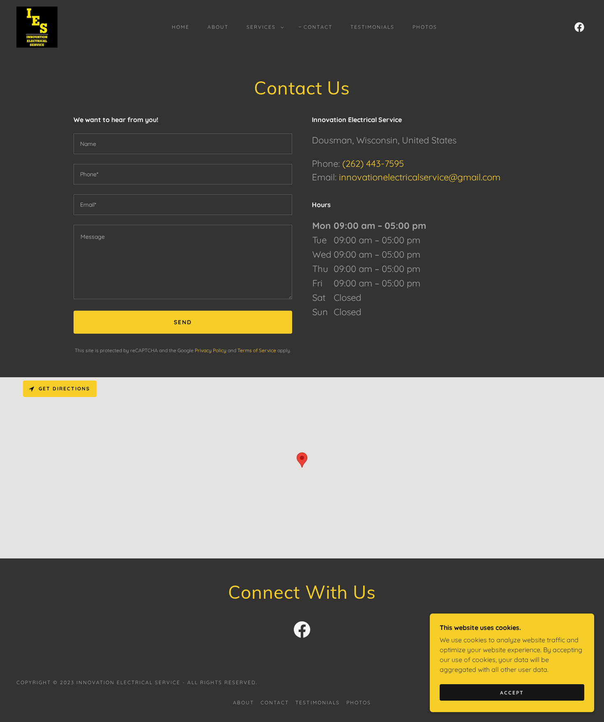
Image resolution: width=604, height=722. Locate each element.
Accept (512, 693)
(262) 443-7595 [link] (373, 163)
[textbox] (183, 144)
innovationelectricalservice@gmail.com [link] (419, 177)
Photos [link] (425, 27)
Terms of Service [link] (256, 350)
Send (183, 322)
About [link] (217, 27)
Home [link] (180, 27)
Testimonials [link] (372, 27)
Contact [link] (318, 27)
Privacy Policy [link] (210, 350)
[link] (37, 26)
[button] (264, 27)
